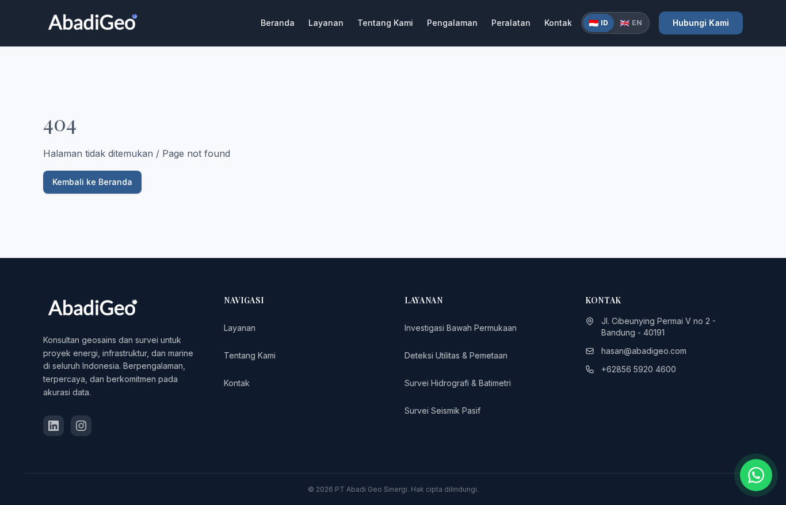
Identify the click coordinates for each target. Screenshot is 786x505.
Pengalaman (452, 23)
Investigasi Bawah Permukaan (461, 328)
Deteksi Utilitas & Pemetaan (456, 355)
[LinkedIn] (53, 425)
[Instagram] (81, 425)
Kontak (558, 23)
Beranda (278, 23)
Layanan (326, 23)
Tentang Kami (385, 23)
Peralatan (511, 23)
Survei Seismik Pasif (442, 410)
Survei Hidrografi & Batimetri (458, 383)
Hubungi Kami (701, 23)
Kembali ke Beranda (92, 182)
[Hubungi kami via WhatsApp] (756, 475)
